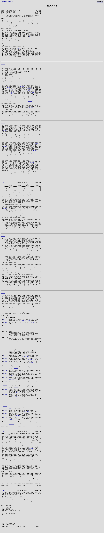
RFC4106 (11, 89)
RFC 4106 (11, 379)
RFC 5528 (11, 419)
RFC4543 (12, 92)
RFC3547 (22, 100)
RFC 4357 (18, 392)
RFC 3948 (11, 375)
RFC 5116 (26, 411)
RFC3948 (5, 373)
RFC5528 (32, 92)
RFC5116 (32, 162)
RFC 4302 (33, 322)
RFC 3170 (26, 356)
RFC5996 (37, 143)
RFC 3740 (20, 371)
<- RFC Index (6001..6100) (7, 1)
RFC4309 (28, 90)
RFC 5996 (11, 424)
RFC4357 (12, 93)
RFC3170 (35, 150)
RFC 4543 (11, 408)
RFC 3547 (30, 359)
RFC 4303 (11, 326)
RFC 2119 (27, 320)
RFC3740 (5, 208)
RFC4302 (22, 86)
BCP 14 (22, 320)
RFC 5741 (31, 36)
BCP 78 (20, 48)
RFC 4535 (17, 396)
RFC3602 (5, 130)
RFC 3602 (31, 362)
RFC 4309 (16, 387)
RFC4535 (30, 101)
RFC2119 (31, 107)
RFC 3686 (16, 368)
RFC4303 (38, 85)
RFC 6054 (3, 64)
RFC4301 (8, 87)
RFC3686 (29, 88)
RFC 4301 (22, 382)
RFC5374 (5, 146)
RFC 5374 (17, 415)
